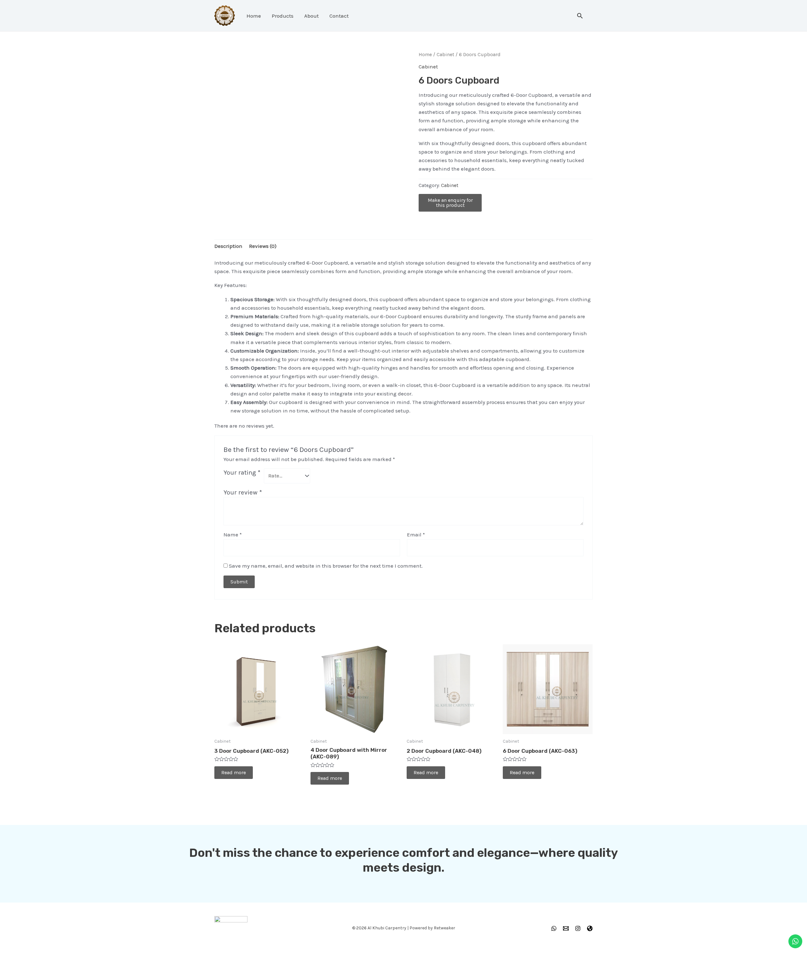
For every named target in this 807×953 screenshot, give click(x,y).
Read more (233, 772)
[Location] (590, 928)
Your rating (242, 472)
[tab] (228, 246)
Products (282, 16)
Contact (339, 16)
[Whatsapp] (554, 928)
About (311, 16)
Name (233, 534)
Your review (243, 492)
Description (228, 246)
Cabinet (445, 54)
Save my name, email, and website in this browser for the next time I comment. (326, 566)
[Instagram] (578, 928)
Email (416, 534)
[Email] (566, 928)
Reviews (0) (262, 246)
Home (254, 16)
